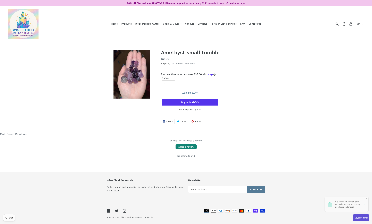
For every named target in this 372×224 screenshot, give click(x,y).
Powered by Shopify (144, 217)
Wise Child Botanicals (124, 217)
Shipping (165, 63)
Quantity (166, 78)
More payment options (190, 109)
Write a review (186, 146)
